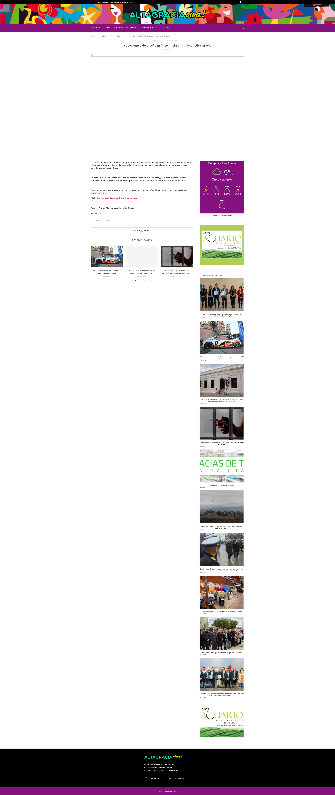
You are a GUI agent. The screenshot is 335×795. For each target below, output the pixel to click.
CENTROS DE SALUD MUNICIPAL (125, 28)
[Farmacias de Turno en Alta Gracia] (177, 256)
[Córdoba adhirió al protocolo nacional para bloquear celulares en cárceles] (142, 256)
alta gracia (96, 220)
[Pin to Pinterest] (145, 231)
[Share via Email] (148, 231)
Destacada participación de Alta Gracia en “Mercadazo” (222, 612)
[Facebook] (240, 2)
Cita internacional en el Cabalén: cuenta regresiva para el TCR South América (222, 358)
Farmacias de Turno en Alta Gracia (177, 271)
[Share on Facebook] (139, 231)
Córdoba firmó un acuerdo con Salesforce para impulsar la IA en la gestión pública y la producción (222, 694)
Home (93, 36)
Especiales (165, 28)
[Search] (242, 28)
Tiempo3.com (226, 215)
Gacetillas (116, 36)
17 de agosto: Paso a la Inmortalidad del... (115, 2)
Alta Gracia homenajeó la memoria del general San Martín (221, 653)
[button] (93, 2)
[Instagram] (243, 2)
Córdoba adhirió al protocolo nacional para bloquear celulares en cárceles (222, 443)
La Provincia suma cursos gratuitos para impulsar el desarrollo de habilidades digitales (222, 315)
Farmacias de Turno (149, 28)
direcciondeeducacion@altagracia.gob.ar (117, 198)
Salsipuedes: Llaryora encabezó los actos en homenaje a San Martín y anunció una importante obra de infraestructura (222, 570)
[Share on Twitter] (142, 231)
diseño (107, 220)
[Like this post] (137, 231)
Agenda (107, 28)
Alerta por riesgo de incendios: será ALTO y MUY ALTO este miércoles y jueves (221, 527)
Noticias (94, 28)
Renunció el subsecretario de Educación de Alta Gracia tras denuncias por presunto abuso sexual (222, 400)
